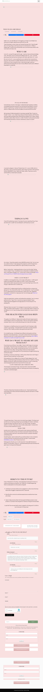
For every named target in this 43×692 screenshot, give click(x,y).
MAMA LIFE (10, 516)
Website (6, 601)
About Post (9, 519)
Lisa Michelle (7, 31)
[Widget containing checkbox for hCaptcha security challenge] (13, 610)
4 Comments (20, 31)
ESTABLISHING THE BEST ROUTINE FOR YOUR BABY (32, 526)
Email (6, 597)
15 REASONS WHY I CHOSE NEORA (12, 525)
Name (6, 592)
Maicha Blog (26, 690)
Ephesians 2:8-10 (21, 679)
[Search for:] (16, 622)
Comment (7, 580)
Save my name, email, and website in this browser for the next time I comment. (21, 606)
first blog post (16, 519)
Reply (36, 541)
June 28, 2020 (13, 31)
